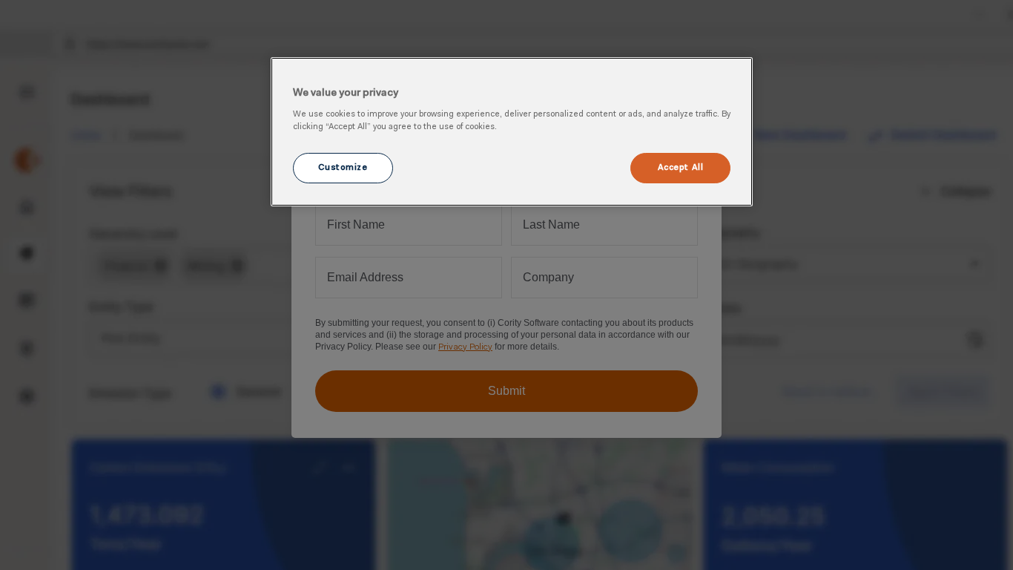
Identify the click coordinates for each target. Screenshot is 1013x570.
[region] (512, 132)
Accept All (681, 167)
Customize (342, 167)
